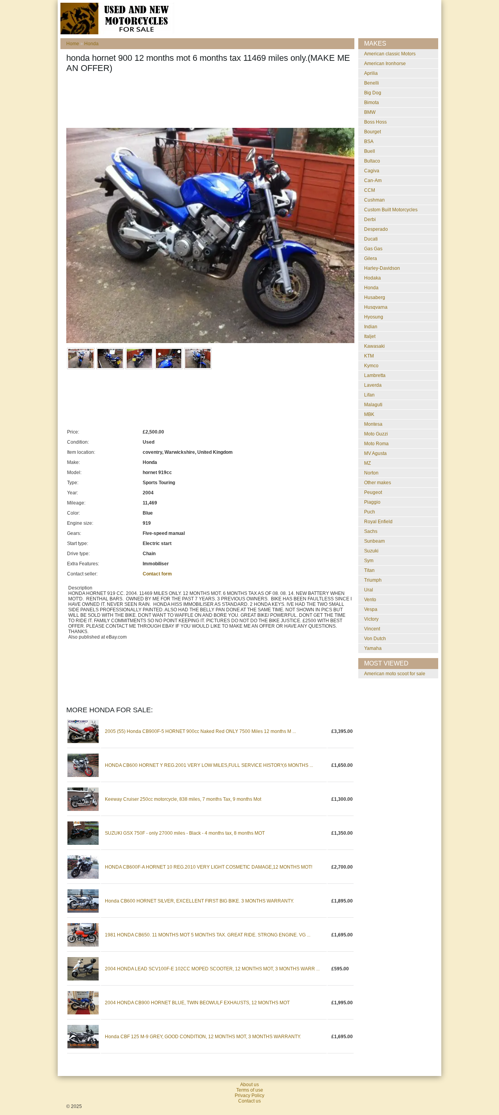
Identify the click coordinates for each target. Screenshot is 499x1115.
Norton (371, 473)
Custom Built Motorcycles (391, 209)
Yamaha (373, 648)
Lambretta (375, 375)
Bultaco (372, 161)
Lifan (369, 395)
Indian (370, 326)
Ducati (371, 239)
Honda (91, 43)
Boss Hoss (375, 122)
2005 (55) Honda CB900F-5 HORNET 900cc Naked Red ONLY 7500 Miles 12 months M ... (200, 731)
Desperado (376, 229)
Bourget (372, 132)
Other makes (377, 482)
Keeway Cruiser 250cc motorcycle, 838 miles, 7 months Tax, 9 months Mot (183, 799)
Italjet (369, 336)
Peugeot (373, 492)
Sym (368, 560)
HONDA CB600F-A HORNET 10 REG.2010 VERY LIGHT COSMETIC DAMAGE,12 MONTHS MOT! (208, 867)
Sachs (370, 531)
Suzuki (371, 551)
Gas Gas (373, 248)
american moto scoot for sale (394, 673)
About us (249, 1084)
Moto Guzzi (376, 434)
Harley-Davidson (382, 268)
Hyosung (373, 317)
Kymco (371, 365)
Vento (370, 599)
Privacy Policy (249, 1095)
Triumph (373, 580)
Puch (369, 512)
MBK (369, 414)
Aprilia (371, 73)
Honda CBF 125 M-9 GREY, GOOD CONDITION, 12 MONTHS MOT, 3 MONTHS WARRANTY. (203, 1036)
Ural (368, 590)
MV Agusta (375, 453)
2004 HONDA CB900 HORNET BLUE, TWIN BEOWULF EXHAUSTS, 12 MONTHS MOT (197, 1002)
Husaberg (374, 297)
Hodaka (372, 278)
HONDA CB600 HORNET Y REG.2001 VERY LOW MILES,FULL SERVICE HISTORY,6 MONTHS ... (209, 765)
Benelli (371, 83)
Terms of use (249, 1090)
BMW (369, 112)
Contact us (249, 1101)
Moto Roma (376, 443)
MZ (367, 463)
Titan (369, 570)
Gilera (370, 258)
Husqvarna (376, 307)
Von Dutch (375, 638)
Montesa (373, 424)
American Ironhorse (385, 63)
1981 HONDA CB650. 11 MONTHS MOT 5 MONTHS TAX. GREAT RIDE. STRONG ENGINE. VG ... (207, 935)
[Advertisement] (208, 102)
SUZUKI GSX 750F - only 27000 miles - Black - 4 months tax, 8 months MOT (185, 833)
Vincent (372, 629)
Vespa (370, 609)
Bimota (371, 102)
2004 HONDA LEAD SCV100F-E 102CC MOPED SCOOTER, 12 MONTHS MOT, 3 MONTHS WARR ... (212, 969)
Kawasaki (374, 346)
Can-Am (373, 180)
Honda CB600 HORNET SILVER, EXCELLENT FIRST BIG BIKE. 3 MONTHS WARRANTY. (199, 901)
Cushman (374, 200)
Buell (369, 151)
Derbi (370, 219)
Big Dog (372, 93)
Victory (371, 619)
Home (72, 43)
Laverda (373, 385)
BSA (368, 141)
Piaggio (372, 502)
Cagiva (371, 170)
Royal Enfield (378, 521)
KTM (369, 356)
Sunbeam (374, 541)
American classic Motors (390, 54)
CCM (369, 190)
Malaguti (373, 404)
